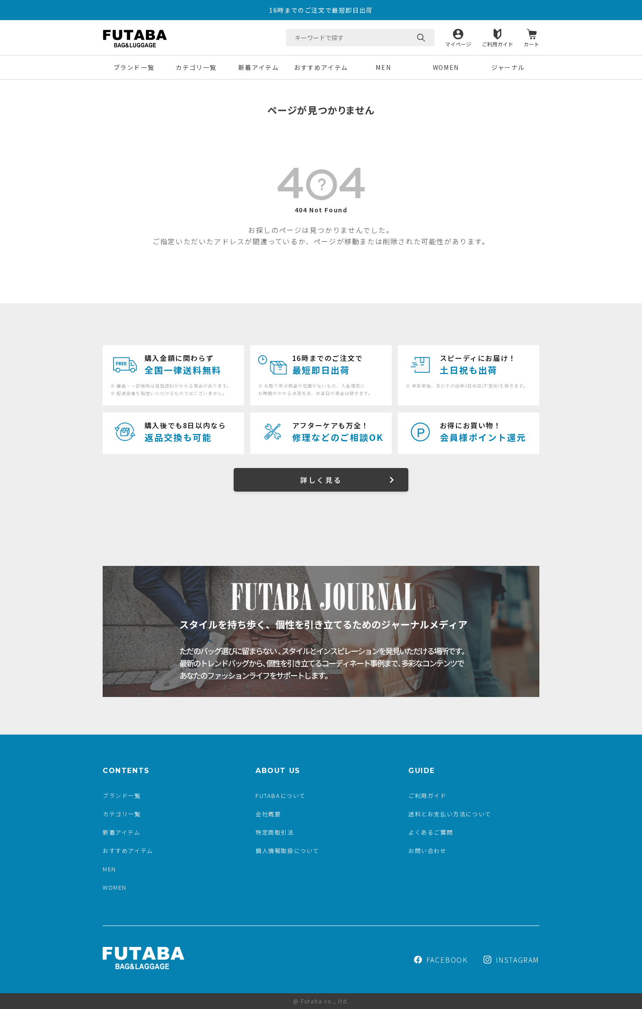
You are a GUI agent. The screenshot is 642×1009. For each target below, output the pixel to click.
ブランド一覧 (134, 67)
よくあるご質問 (430, 832)
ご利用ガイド (497, 43)
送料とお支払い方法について (449, 814)
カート (531, 43)
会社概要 (268, 814)
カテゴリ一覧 (196, 67)
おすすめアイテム (321, 67)
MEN (383, 67)
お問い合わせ (427, 850)
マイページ (458, 43)
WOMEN (446, 67)
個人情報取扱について (287, 850)
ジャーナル (508, 67)
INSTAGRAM (517, 959)
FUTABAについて (280, 795)
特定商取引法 (274, 832)
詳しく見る (321, 480)
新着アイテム (258, 67)
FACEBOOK (447, 959)
